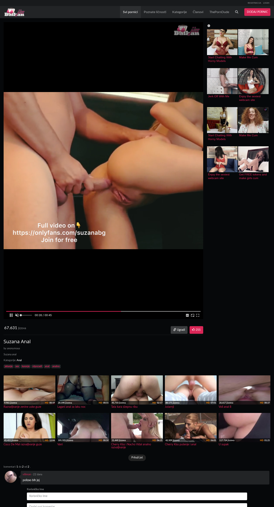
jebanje (8, 366)
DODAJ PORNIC (257, 12)
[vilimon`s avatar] (11, 477)
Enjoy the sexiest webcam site (250, 98)
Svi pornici (130, 12)
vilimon (27, 474)
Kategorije (179, 12)
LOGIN (266, 3)
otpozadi (37, 366)
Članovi (198, 12)
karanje (25, 366)
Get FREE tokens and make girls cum (253, 176)
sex (17, 366)
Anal (19, 360)
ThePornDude (219, 12)
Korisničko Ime (35, 489)
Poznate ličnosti (155, 12)
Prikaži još (137, 457)
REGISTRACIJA (254, 3)
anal (47, 366)
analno (56, 366)
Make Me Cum (248, 57)
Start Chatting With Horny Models (220, 59)
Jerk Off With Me (218, 96)
